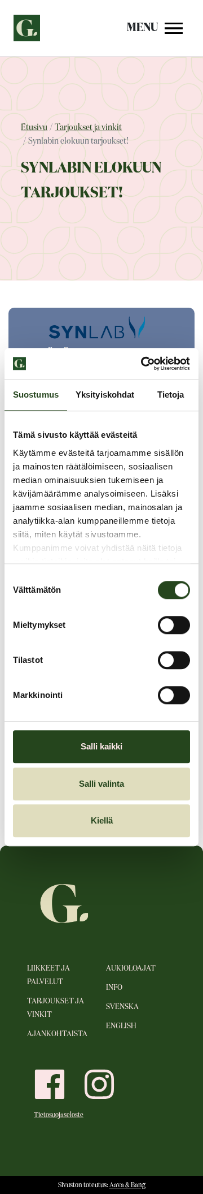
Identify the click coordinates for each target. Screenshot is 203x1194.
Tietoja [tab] (170, 394)
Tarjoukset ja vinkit (88, 127)
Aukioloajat (131, 968)
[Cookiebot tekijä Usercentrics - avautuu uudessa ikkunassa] (143, 363)
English (121, 1026)
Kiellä (102, 820)
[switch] (174, 625)
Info (114, 988)
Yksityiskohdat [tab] (105, 394)
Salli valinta (101, 783)
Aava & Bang (127, 1185)
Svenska (122, 1007)
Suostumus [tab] (36, 394)
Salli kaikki (101, 746)
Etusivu (34, 127)
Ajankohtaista (57, 1034)
